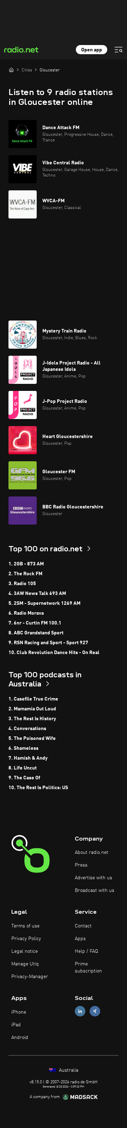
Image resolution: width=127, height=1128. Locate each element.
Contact (83, 926)
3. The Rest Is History (32, 718)
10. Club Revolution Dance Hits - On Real (53, 652)
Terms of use (25, 926)
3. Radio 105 (22, 583)
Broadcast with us (94, 890)
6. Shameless (23, 748)
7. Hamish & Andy (28, 758)
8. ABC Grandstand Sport (36, 632)
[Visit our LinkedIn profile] (80, 1011)
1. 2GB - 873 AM (26, 564)
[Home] (11, 69)
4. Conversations (27, 728)
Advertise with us (93, 877)
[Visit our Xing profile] (95, 1011)
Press (81, 865)
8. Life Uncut (22, 768)
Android (19, 1037)
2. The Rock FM (25, 573)
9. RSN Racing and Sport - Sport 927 (48, 642)
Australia (68, 1070)
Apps (80, 938)
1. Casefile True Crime (33, 699)
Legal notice (24, 951)
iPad (16, 1024)
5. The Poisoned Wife (32, 738)
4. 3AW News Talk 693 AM (37, 593)
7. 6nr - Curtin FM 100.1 (34, 623)
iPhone (18, 1012)
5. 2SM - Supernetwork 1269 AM (44, 603)
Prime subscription (88, 968)
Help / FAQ (86, 951)
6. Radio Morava (26, 613)
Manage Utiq (25, 964)
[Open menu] (118, 49)
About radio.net (91, 852)
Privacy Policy (26, 938)
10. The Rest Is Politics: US (38, 787)
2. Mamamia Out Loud (32, 708)
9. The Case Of (24, 777)
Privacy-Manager (29, 976)
